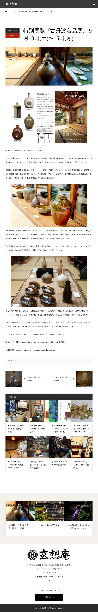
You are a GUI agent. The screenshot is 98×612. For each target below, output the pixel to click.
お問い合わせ (49, 597)
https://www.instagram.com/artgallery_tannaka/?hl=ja (46, 342)
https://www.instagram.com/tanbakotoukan (39, 350)
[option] (20, 518)
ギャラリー (12, 30)
